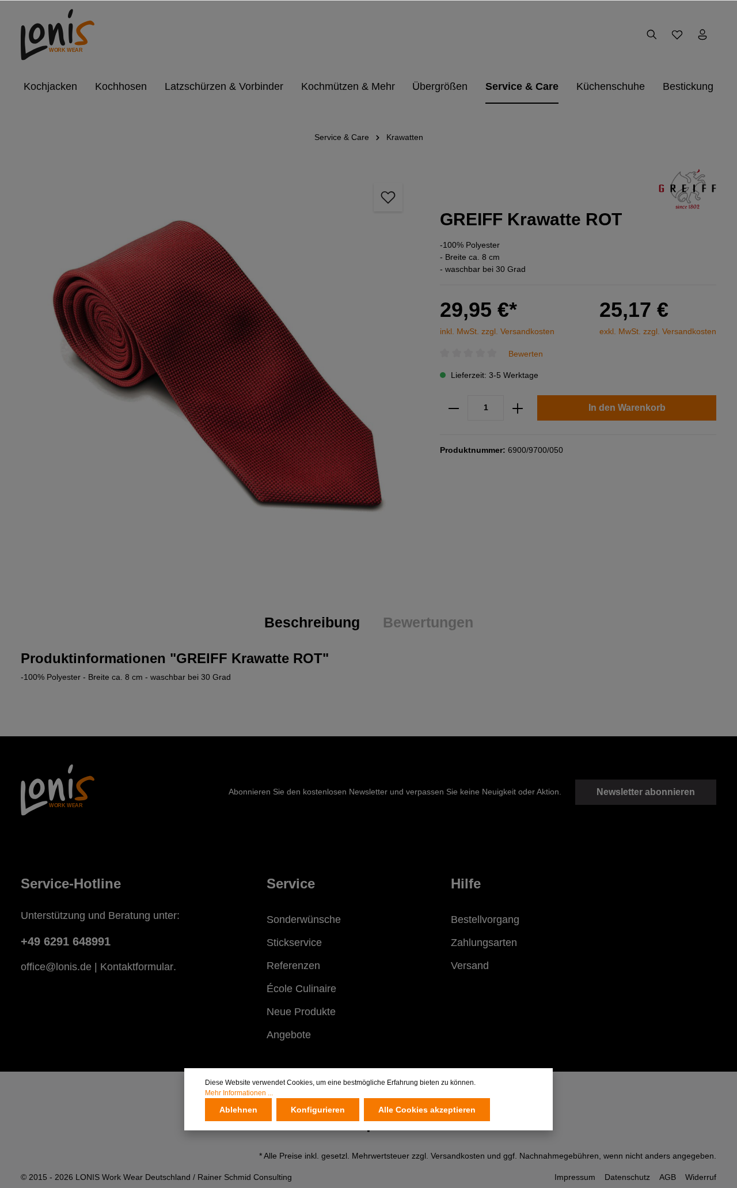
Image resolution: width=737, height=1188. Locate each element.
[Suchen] (651, 34)
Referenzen (293, 965)
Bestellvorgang (485, 919)
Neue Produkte (301, 1011)
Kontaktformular (136, 967)
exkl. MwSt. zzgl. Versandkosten (657, 331)
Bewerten (525, 353)
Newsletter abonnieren (646, 792)
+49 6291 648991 (66, 941)
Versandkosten (458, 1155)
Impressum (574, 1177)
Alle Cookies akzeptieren (427, 1109)
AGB (667, 1177)
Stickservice (294, 942)
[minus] (454, 408)
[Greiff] (687, 188)
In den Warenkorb (627, 408)
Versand (470, 965)
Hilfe (466, 883)
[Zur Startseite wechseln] (57, 34)
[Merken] (388, 197)
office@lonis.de (56, 967)
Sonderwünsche (304, 919)
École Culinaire (301, 988)
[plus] (517, 408)
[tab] (312, 623)
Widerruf (700, 1177)
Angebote (289, 1035)
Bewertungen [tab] (428, 622)
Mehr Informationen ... (239, 1093)
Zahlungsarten (484, 942)
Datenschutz (627, 1177)
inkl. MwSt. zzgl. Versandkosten (497, 331)
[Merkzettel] (677, 34)
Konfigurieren (318, 1109)
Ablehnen (238, 1109)
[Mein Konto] (702, 34)
